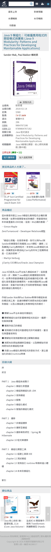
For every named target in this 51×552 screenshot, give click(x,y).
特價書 (12, 25)
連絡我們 (35, 536)
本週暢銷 (12, 18)
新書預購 (38, 11)
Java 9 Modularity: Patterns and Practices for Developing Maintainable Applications (31, 138)
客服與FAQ (25, 536)
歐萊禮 (19, 105)
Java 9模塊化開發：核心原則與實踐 (32, 146)
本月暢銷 (38, 18)
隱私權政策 (46, 536)
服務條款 (26, 538)
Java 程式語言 (22, 132)
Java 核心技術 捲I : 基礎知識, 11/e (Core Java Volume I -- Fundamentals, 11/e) (14, 526)
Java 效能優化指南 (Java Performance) (36, 198)
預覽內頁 (27, 102)
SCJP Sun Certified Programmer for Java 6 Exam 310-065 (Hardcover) (13, 201)
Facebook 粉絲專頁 (9, 536)
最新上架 (12, 11)
